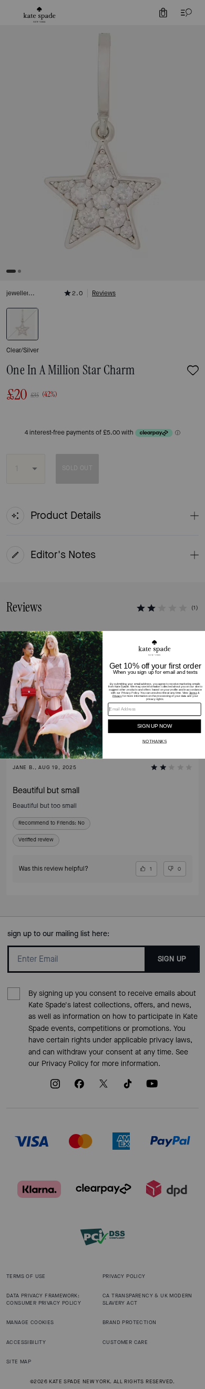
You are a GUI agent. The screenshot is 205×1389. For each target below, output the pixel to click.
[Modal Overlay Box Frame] (102, 695)
